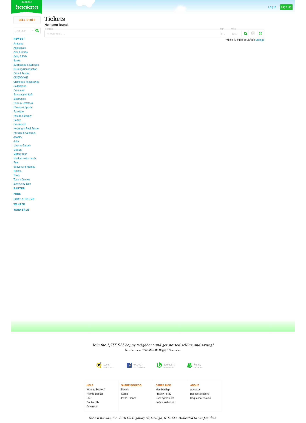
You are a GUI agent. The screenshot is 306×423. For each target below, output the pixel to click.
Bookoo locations (199, 393)
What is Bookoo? (96, 389)
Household (19, 124)
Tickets (17, 171)
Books (16, 60)
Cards (124, 393)
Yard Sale (21, 209)
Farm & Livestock (23, 103)
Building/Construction (25, 69)
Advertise (92, 406)
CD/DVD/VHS (20, 77)
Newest (19, 38)
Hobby (17, 120)
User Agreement (165, 398)
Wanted (19, 204)
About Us (195, 389)
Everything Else (22, 183)
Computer (19, 90)
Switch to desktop (165, 402)
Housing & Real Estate (26, 128)
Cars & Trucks (21, 73)
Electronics (19, 98)
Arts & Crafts (20, 52)
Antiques (18, 43)
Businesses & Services (26, 64)
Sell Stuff (27, 20)
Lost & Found (23, 199)
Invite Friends (128, 398)
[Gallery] (260, 33)
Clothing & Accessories (26, 81)
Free (17, 193)
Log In (272, 6)
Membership (163, 389)
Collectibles (19, 86)
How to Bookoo (95, 393)
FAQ (89, 398)
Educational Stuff (22, 94)
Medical (17, 149)
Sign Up (286, 6)
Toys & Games (21, 179)
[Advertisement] (25, 265)
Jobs (16, 141)
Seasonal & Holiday (24, 166)
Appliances (19, 47)
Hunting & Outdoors (24, 132)
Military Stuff (20, 154)
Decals (125, 389)
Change (260, 39)
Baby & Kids (20, 56)
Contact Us (93, 402)
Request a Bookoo (200, 398)
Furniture (18, 111)
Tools (16, 175)
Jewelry (17, 137)
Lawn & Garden (22, 145)
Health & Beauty (22, 115)
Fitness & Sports (22, 107)
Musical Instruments (24, 158)
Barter (19, 188)
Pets (15, 162)
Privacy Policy (163, 393)
